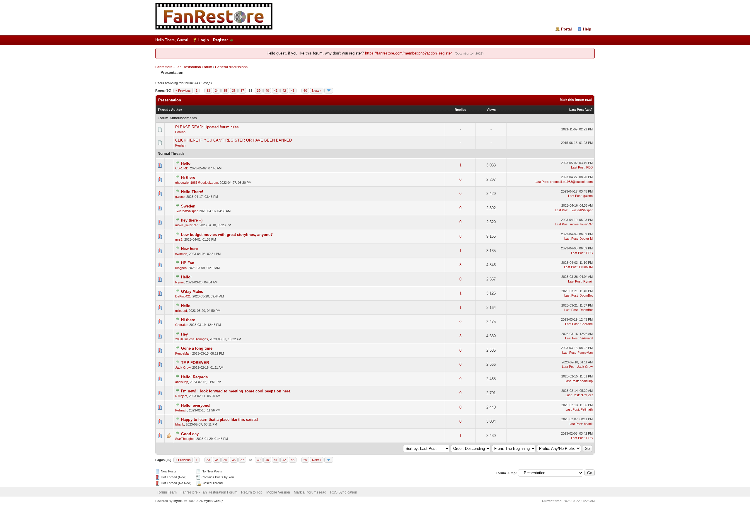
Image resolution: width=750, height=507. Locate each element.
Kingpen (181, 268)
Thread (163, 109)
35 (225, 90)
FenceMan (182, 353)
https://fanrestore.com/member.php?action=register (408, 53)
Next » (316, 90)
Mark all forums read (310, 492)
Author (176, 109)
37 (242, 90)
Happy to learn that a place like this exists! (219, 419)
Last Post (576, 109)
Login (203, 40)
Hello (185, 163)
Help (587, 29)
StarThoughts (185, 438)
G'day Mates (192, 291)
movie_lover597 (186, 225)
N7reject (181, 396)
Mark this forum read (576, 99)
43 (292, 90)
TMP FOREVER (195, 362)
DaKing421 (183, 296)
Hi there (188, 177)
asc (588, 109)
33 (208, 90)
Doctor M (586, 238)
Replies (460, 109)
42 (284, 90)
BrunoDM (586, 267)
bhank (179, 424)
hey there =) (191, 220)
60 (305, 90)
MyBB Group (214, 501)
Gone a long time (196, 348)
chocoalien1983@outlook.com (196, 182)
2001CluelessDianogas (191, 339)
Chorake (181, 324)
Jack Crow (182, 367)
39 (258, 90)
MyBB (178, 501)
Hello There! (192, 192)
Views (491, 109)
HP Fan (187, 263)
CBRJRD (181, 168)
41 (275, 90)
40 (267, 90)
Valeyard (586, 338)
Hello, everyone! (195, 405)
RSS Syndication (343, 492)
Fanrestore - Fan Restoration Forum (183, 67)
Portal (566, 29)
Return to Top (251, 492)
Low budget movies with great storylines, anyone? (227, 234)
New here (189, 248)
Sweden (188, 206)
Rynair (179, 282)
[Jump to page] (328, 90)
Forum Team (167, 492)
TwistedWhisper (186, 211)
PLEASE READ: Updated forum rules (207, 127)
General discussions (231, 67)
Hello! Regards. (195, 377)
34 (217, 90)
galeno (180, 196)
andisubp (181, 382)
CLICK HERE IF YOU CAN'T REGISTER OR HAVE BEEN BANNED (233, 140)
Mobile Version (278, 492)
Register (220, 40)
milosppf (181, 310)
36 (234, 90)
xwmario (181, 254)
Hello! (186, 277)
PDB (589, 167)
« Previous (183, 90)
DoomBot (586, 295)
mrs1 (179, 239)
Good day (190, 434)
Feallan (180, 132)
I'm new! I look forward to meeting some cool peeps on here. (236, 391)
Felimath (181, 410)
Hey (184, 334)
